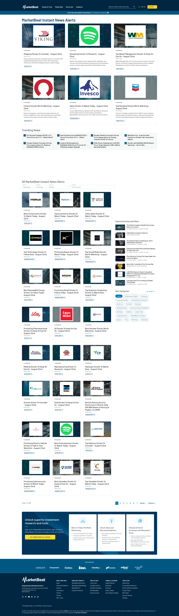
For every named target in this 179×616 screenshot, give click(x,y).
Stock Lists (93, 583)
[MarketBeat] (30, 6)
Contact (58, 595)
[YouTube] (29, 597)
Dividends (108, 585)
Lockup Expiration (122, 315)
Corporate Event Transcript (139, 300)
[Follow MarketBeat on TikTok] (38, 597)
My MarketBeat (94, 590)
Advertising (125, 583)
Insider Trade (139, 312)
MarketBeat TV (76, 588)
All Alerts (150, 291)
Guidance (129, 312)
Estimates (120, 312)
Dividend (129, 304)
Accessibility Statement (129, 585)
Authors (58, 588)
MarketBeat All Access (78, 583)
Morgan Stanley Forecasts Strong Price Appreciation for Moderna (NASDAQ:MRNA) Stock (39, 145)
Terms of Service (127, 595)
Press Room (59, 590)
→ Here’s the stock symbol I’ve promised (78, 13)
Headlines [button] (79, 7)
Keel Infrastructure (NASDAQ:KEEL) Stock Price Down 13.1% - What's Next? (73, 137)
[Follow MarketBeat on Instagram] (35, 597)
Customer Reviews (77, 590)
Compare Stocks (95, 585)
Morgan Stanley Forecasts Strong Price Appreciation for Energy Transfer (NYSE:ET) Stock (106, 137)
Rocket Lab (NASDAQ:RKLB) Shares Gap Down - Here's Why (141, 144)
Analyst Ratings (109, 583)
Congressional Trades (131, 296)
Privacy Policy (126, 590)
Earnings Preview (122, 308)
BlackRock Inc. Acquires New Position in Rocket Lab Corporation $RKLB (141, 137)
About (58, 583)
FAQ (57, 598)
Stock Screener (94, 593)
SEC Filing (135, 319)
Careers (58, 593)
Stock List (120, 304)
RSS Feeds (125, 593)
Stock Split (144, 319)
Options (119, 319)
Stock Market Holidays (111, 593)
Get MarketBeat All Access (40, 537)
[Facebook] (26, 597)
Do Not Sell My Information (130, 588)
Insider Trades (109, 590)
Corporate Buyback (122, 300)
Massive (66, 611)
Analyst (119, 296)
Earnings (137, 304)
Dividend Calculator (96, 588)
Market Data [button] (59, 7)
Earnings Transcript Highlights (140, 308)
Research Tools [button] (47, 7)
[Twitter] (23, 597)
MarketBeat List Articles (138, 315)
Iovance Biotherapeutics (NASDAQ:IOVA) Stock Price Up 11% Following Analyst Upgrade (73, 145)
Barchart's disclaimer (81, 612)
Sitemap (124, 598)
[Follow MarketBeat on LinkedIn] (32, 597)
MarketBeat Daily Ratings (79, 585)
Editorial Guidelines (62, 585)
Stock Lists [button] (69, 7)
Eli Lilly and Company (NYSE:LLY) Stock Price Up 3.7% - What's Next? (40, 136)
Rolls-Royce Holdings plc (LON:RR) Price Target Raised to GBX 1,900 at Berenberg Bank (107, 145)
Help (61, 598)
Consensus (144, 296)
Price (126, 319)
